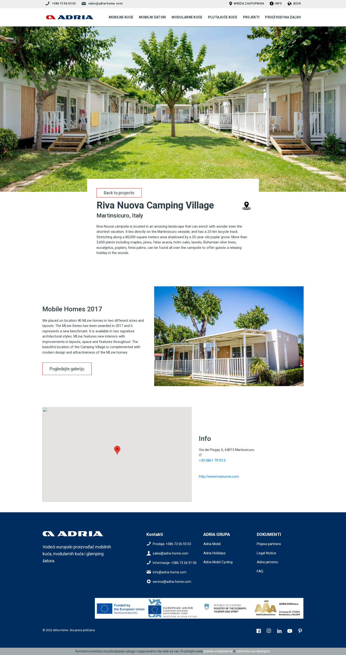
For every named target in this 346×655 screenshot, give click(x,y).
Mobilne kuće (121, 17)
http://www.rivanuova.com (219, 476)
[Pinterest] (300, 631)
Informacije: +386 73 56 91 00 (175, 563)
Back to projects (119, 192)
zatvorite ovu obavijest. (253, 651)
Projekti (251, 17)
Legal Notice (266, 553)
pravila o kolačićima (218, 651)
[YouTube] (290, 631)
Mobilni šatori (152, 17)
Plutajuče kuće (222, 17)
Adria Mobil (212, 544)
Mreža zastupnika (249, 3)
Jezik (297, 3)
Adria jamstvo (267, 562)
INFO (278, 3)
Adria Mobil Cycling (218, 562)
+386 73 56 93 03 (64, 3)
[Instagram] (269, 631)
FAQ (260, 571)
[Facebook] (259, 631)
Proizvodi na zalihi (283, 17)
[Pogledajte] (121, 608)
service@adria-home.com (172, 582)
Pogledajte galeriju (67, 368)
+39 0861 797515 (212, 460)
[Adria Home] (69, 17)
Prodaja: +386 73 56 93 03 (172, 544)
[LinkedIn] (280, 631)
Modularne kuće (187, 17)
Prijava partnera (269, 544)
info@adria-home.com (169, 572)
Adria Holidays (214, 553)
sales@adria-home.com (105, 3)
